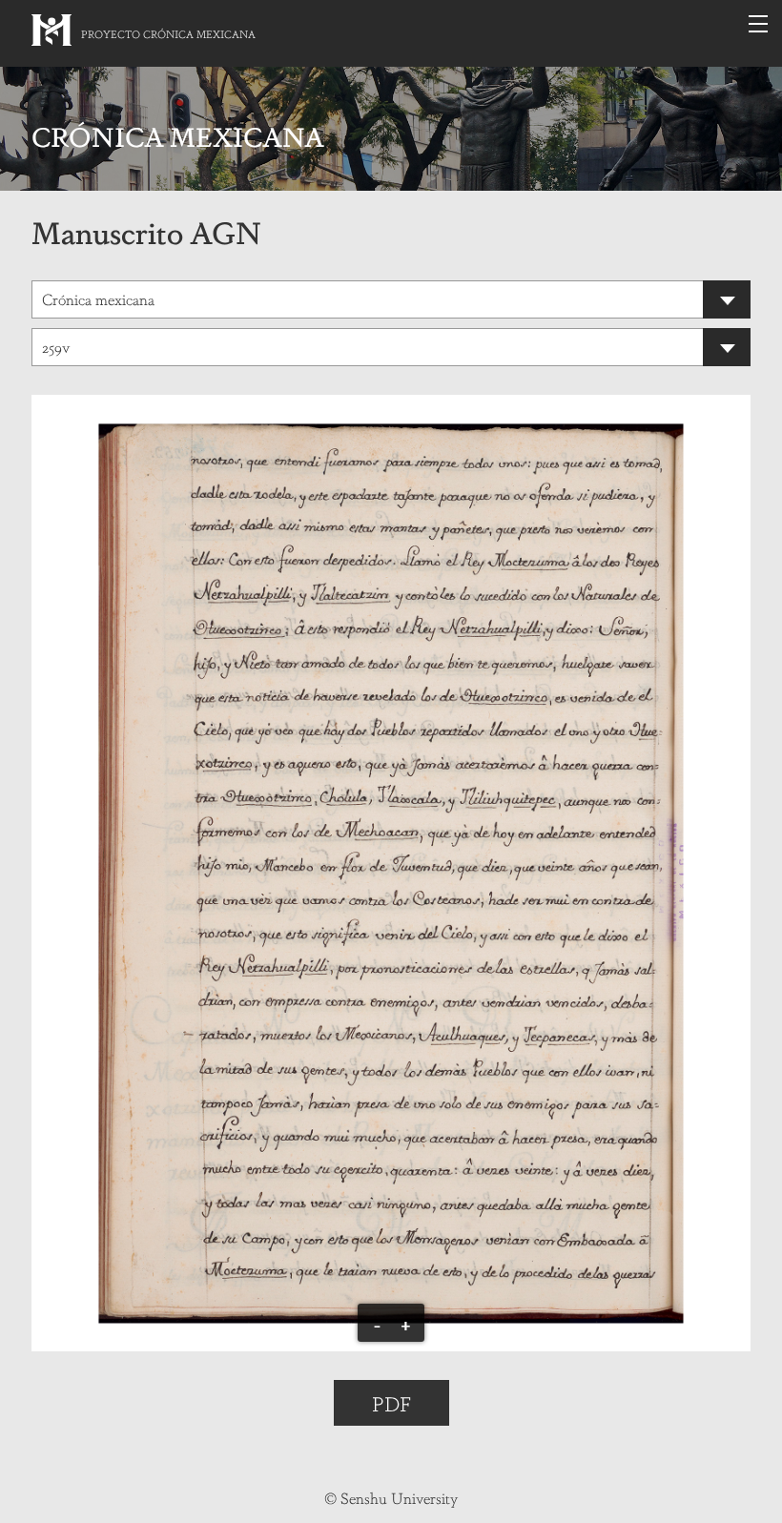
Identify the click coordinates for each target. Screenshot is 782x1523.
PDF (391, 1403)
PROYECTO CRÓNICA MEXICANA (168, 33)
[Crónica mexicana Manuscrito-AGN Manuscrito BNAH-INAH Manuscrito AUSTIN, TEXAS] (391, 299)
